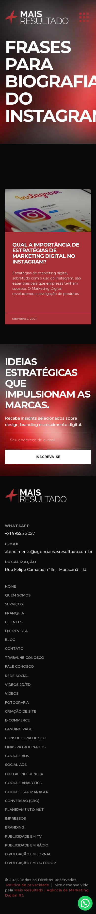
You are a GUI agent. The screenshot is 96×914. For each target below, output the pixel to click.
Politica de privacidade (28, 885)
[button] (85, 903)
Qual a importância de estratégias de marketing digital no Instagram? (45, 253)
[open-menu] (84, 17)
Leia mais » (21, 305)
